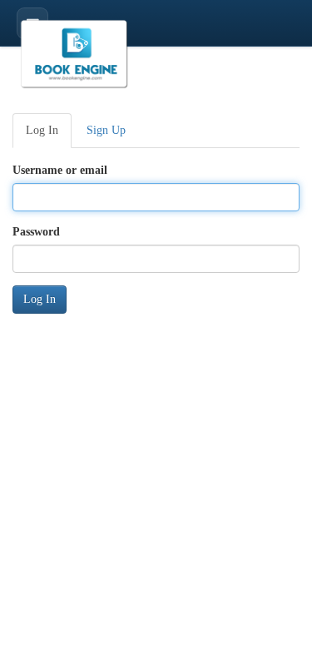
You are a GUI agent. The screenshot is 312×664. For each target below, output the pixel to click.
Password (36, 231)
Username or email (59, 170)
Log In (42, 130)
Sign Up (106, 130)
